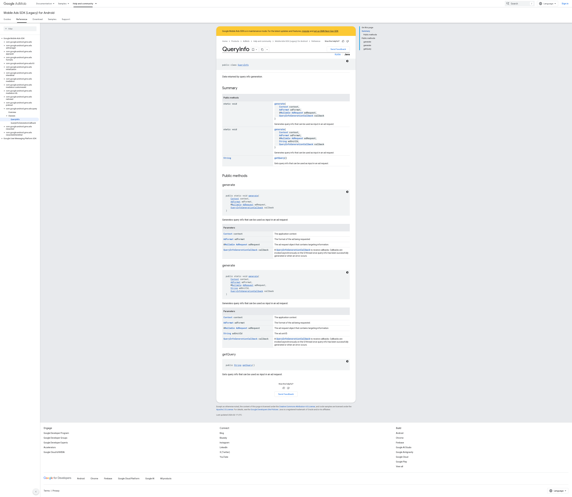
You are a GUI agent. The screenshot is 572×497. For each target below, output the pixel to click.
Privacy (56, 491)
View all (399, 466)
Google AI (149, 478)
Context (283, 106)
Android (399, 433)
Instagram (224, 442)
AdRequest (297, 112)
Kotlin (338, 54)
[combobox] (520, 3)
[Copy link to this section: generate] (238, 185)
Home (224, 41)
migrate (305, 31)
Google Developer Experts (56, 442)
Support (66, 19)
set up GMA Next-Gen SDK (326, 31)
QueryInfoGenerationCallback (296, 115)
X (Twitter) (225, 452)
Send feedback (338, 49)
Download (38, 19)
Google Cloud (402, 457)
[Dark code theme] (347, 61)
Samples (62, 3)
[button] (19, 38)
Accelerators (50, 447)
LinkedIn (223, 447)
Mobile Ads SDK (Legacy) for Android (29, 13)
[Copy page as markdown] (262, 49)
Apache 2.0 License (224, 409)
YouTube (224, 457)
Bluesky (223, 438)
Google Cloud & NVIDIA (54, 452)
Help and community (83, 3)
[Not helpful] (347, 41)
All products (165, 478)
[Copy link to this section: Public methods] (250, 176)
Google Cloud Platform (128, 478)
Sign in (565, 3)
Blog (222, 433)
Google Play (401, 462)
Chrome (400, 438)
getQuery (279, 158)
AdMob (20, 4)
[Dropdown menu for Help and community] (96, 3)
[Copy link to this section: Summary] (240, 88)
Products (235, 41)
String (283, 141)
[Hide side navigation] (36, 492)
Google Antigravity (404, 452)
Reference (21, 19)
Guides (7, 19)
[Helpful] (343, 41)
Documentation (44, 3)
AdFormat (284, 109)
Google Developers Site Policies (264, 409)
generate (279, 103)
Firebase (400, 442)
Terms (47, 491)
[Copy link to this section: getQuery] (239, 354)
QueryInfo (243, 64)
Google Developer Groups (55, 438)
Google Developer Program (56, 433)
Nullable (285, 112)
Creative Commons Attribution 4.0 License (297, 406)
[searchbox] (20, 28)
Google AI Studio (403, 447)
